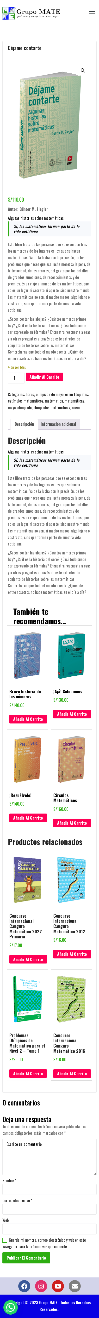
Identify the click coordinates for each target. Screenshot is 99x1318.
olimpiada (24, 408)
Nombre (9, 1180)
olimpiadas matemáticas (51, 408)
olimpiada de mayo (49, 394)
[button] (83, 70)
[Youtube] (58, 1286)
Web (5, 1220)
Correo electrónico (17, 1200)
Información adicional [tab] (58, 424)
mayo (12, 408)
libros (30, 394)
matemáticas (74, 401)
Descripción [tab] (24, 424)
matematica (54, 401)
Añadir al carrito (44, 377)
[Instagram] (41, 1286)
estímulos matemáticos (25, 401)
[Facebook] (24, 1286)
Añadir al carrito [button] (28, 719)
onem (69, 394)
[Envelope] (75, 1286)
